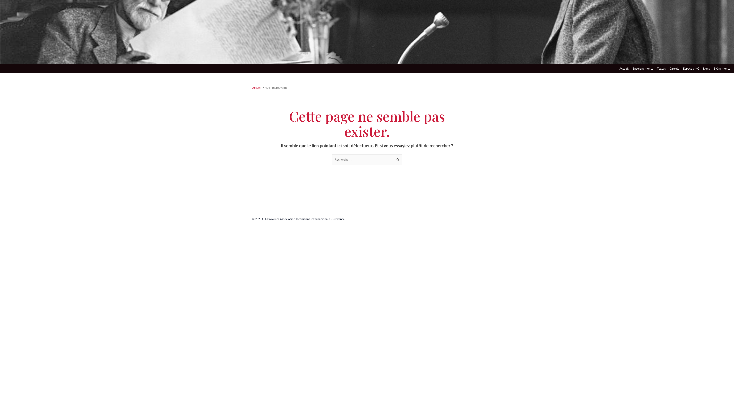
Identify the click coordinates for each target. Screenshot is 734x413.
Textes (661, 68)
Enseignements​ (643, 68)
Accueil (624, 68)
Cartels (674, 68)
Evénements (722, 68)
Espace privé (691, 68)
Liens (706, 68)
